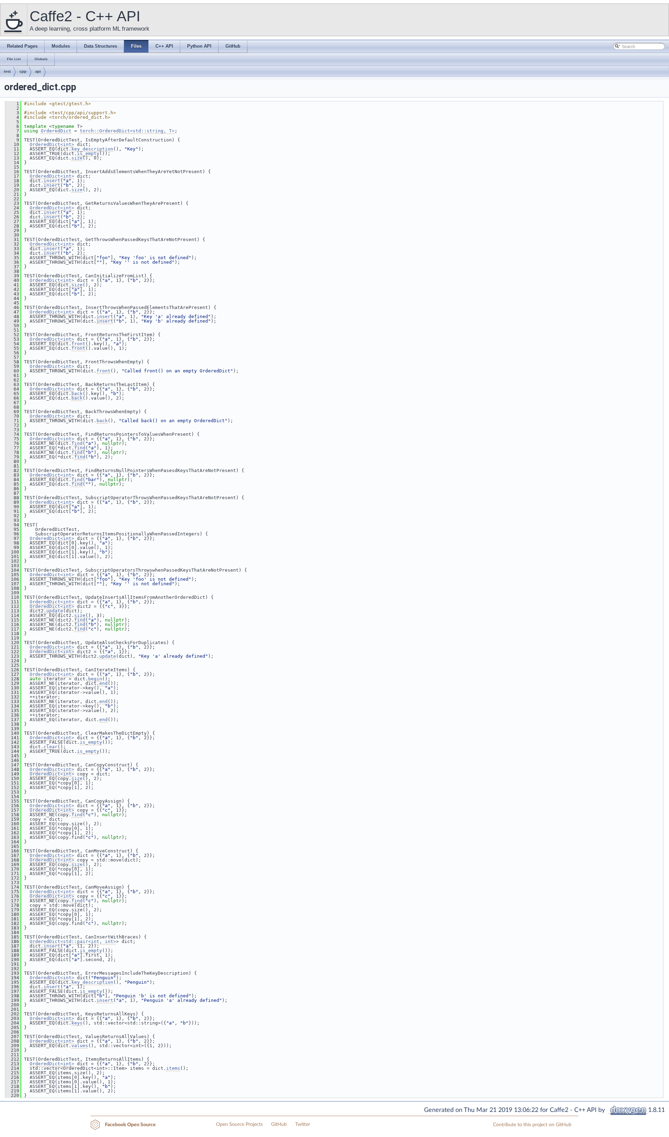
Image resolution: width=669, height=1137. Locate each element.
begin (95, 678)
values (79, 1045)
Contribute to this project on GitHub (532, 1124)
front (78, 343)
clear (50, 746)
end (103, 683)
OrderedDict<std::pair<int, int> (73, 941)
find (77, 443)
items (173, 1068)
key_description (92, 149)
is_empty (88, 153)
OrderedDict (56, 130)
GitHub (279, 1124)
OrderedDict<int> (52, 144)
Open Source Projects (239, 1124)
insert (52, 180)
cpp (23, 71)
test (7, 71)
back (77, 393)
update (54, 610)
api (38, 71)
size (77, 158)
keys (77, 1023)
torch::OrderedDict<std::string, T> (127, 130)
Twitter (302, 1124)
